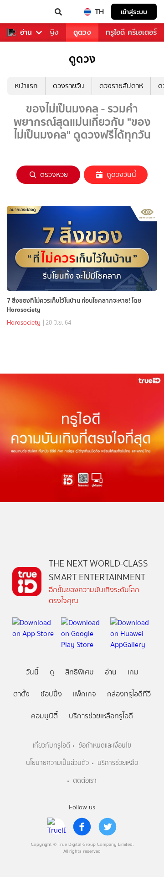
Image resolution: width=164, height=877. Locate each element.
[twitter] (107, 827)
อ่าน (26, 32)
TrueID (25, 11)
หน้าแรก (26, 85)
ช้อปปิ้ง (51, 694)
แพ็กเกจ (84, 694)
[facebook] (82, 827)
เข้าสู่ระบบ (134, 11)
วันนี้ (32, 672)
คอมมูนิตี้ (44, 716)
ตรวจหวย (54, 174)
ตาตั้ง (21, 694)
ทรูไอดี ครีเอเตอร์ (131, 32)
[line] (56, 827)
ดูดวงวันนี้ (121, 174)
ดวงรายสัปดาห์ (121, 85)
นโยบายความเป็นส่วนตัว (57, 763)
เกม (133, 672)
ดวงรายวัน (68, 85)
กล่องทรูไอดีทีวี (129, 694)
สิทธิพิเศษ (79, 672)
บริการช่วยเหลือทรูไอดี (101, 716)
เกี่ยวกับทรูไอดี (51, 745)
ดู (52, 672)
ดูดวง (82, 32)
